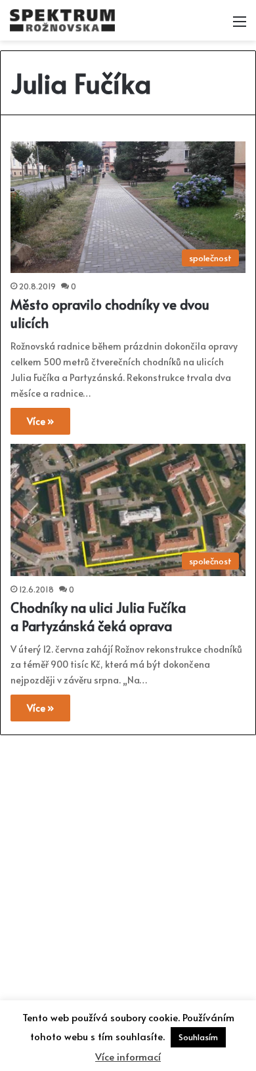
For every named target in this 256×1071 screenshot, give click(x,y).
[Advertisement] (128, 872)
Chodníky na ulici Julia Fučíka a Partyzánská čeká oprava (98, 616)
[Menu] (239, 25)
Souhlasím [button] (198, 1037)
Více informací (128, 1056)
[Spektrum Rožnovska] (62, 20)
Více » (40, 421)
